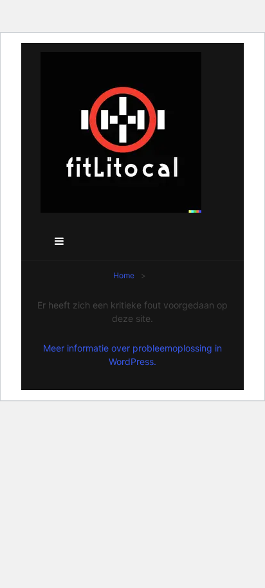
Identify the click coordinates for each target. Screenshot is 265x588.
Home (123, 275)
